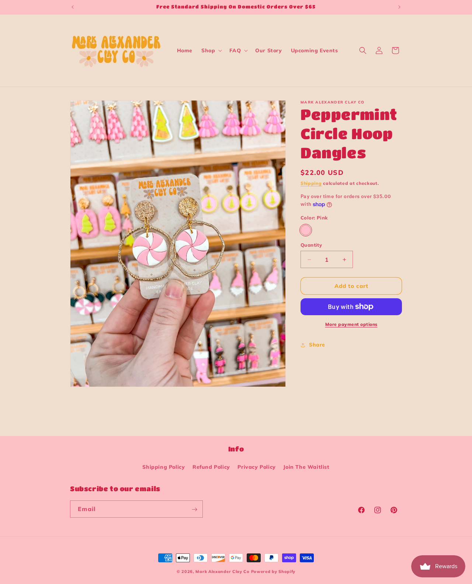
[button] (211, 50)
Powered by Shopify (273, 571)
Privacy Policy (256, 467)
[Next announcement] (399, 7)
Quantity (311, 245)
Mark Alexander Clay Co (222, 571)
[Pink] (306, 230)
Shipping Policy (163, 467)
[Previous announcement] (73, 7)
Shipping (311, 183)
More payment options (351, 324)
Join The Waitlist (306, 467)
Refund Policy (211, 467)
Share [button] (317, 344)
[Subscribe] (194, 509)
